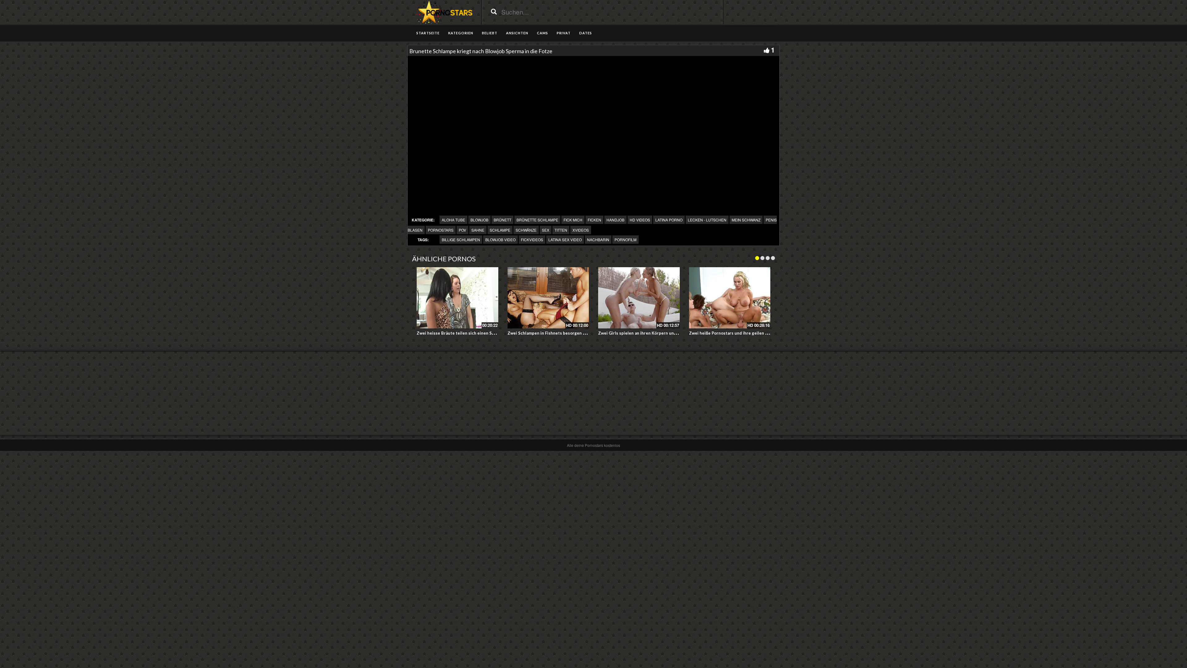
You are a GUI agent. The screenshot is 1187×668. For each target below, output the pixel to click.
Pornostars (440, 230)
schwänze (526, 230)
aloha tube (453, 219)
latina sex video (565, 239)
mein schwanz (746, 219)
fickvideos (532, 239)
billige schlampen (461, 239)
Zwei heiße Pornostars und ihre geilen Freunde (735, 333)
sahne (477, 230)
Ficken (594, 219)
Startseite (428, 33)
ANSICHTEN (517, 33)
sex (545, 230)
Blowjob (479, 219)
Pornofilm (625, 239)
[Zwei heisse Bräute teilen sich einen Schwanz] (457, 297)
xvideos (580, 230)
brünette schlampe (537, 219)
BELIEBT (489, 33)
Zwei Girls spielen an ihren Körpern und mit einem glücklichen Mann (665, 333)
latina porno (669, 219)
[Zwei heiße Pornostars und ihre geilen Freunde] (730, 297)
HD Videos (640, 219)
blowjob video (500, 239)
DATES (585, 33)
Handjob (615, 219)
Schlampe (500, 230)
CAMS (542, 33)
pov (462, 230)
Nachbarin (598, 239)
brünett (502, 219)
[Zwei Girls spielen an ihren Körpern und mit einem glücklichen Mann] (639, 297)
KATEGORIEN (460, 33)
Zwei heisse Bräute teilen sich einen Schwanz (461, 333)
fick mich (573, 219)
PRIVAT (564, 33)
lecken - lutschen (707, 219)
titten (561, 230)
